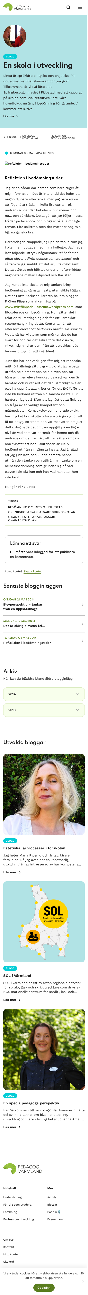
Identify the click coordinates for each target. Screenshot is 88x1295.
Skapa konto (32, 571)
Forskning (10, 1212)
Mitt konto (10, 1254)
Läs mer (9, 872)
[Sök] (68, 7)
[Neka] (83, 1281)
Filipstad (55, 507)
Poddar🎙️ (54, 1212)
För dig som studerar (18, 1204)
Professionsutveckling (18, 1219)
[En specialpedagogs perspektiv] (44, 1049)
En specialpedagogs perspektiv (31, 1103)
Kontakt (8, 1247)
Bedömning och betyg (26, 507)
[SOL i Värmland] (44, 921)
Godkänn (44, 1287)
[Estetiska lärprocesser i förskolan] (44, 794)
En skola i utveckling (37, 65)
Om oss (8, 1239)
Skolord (8, 1261)
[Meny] (80, 7)
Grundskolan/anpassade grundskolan (42, 512)
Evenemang (55, 1219)
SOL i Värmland (17, 975)
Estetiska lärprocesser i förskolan (34, 848)
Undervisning (12, 1197)
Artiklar (52, 1197)
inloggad (41, 552)
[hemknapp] (4, 137)
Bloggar (15, 137)
